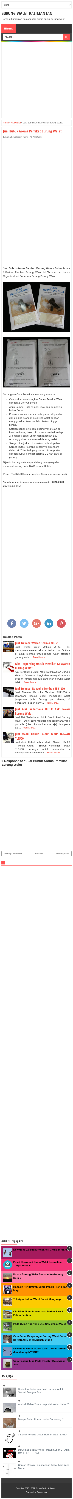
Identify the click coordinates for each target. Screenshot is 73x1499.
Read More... (40, 657)
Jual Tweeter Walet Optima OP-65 (36, 643)
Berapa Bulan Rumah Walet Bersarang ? (41, 1419)
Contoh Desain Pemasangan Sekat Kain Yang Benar (43, 1467)
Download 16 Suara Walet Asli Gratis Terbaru (40, 1249)
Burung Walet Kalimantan (26, 13)
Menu (10, 28)
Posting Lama (62, 854)
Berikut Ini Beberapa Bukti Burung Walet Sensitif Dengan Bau (40, 1391)
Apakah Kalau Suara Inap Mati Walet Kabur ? (43, 1404)
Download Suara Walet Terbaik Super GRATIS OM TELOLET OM (44, 1451)
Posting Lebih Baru (13, 854)
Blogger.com (42, 1492)
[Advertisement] (36, 80)
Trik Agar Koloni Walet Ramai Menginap (37, 1299)
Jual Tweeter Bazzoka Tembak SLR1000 (40, 688)
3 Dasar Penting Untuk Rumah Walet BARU (42, 1434)
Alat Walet (37, 137)
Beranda (39, 854)
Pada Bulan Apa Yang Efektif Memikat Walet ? (40, 1323)
